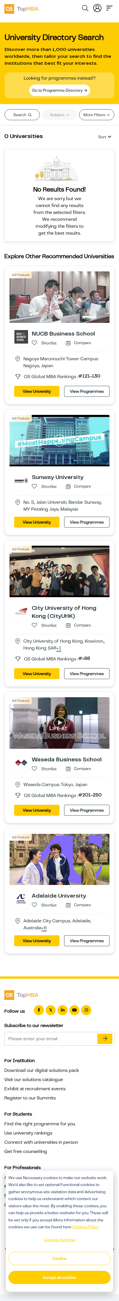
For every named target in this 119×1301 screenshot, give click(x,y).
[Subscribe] (104, 1039)
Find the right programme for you (39, 1124)
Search (20, 114)
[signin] (97, 7)
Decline (59, 1258)
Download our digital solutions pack (41, 1070)
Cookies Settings (59, 1239)
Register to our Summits (30, 1098)
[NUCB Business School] (21, 337)
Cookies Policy (85, 1226)
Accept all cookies (59, 1277)
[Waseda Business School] (21, 762)
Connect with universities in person (41, 1142)
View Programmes (87, 391)
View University (37, 391)
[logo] (21, 8)
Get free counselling (25, 1151)
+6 (44, 928)
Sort (102, 136)
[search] (85, 9)
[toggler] (109, 7)
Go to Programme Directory (57, 90)
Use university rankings (28, 1133)
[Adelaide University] (21, 899)
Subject (57, 114)
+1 (58, 648)
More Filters (94, 114)
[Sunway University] (21, 480)
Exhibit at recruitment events (35, 1089)
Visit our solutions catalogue (33, 1079)
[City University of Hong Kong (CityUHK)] (21, 611)
